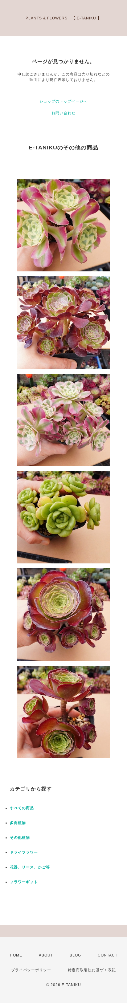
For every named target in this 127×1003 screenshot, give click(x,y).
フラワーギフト (24, 882)
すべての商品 (22, 808)
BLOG (75, 955)
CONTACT (107, 955)
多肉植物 (18, 823)
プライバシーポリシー (31, 970)
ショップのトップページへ (63, 101)
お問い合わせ (63, 113)
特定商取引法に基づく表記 (92, 970)
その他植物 (20, 837)
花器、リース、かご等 (30, 867)
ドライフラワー (24, 852)
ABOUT (46, 955)
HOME (16, 955)
